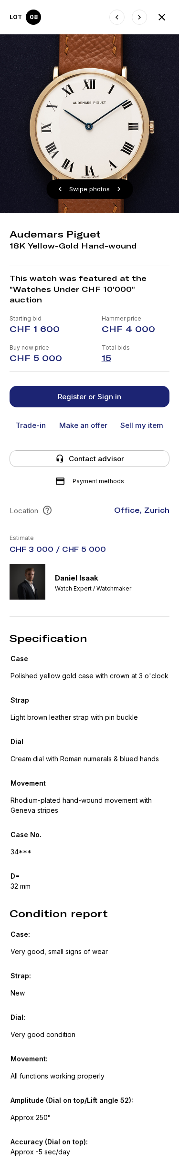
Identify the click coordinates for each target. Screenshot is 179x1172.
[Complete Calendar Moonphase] (139, 17)
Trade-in (31, 425)
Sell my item (141, 425)
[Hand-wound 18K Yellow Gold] (117, 17)
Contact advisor (96, 458)
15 (106, 358)
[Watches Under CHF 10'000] (161, 17)
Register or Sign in (89, 396)
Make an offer (83, 425)
